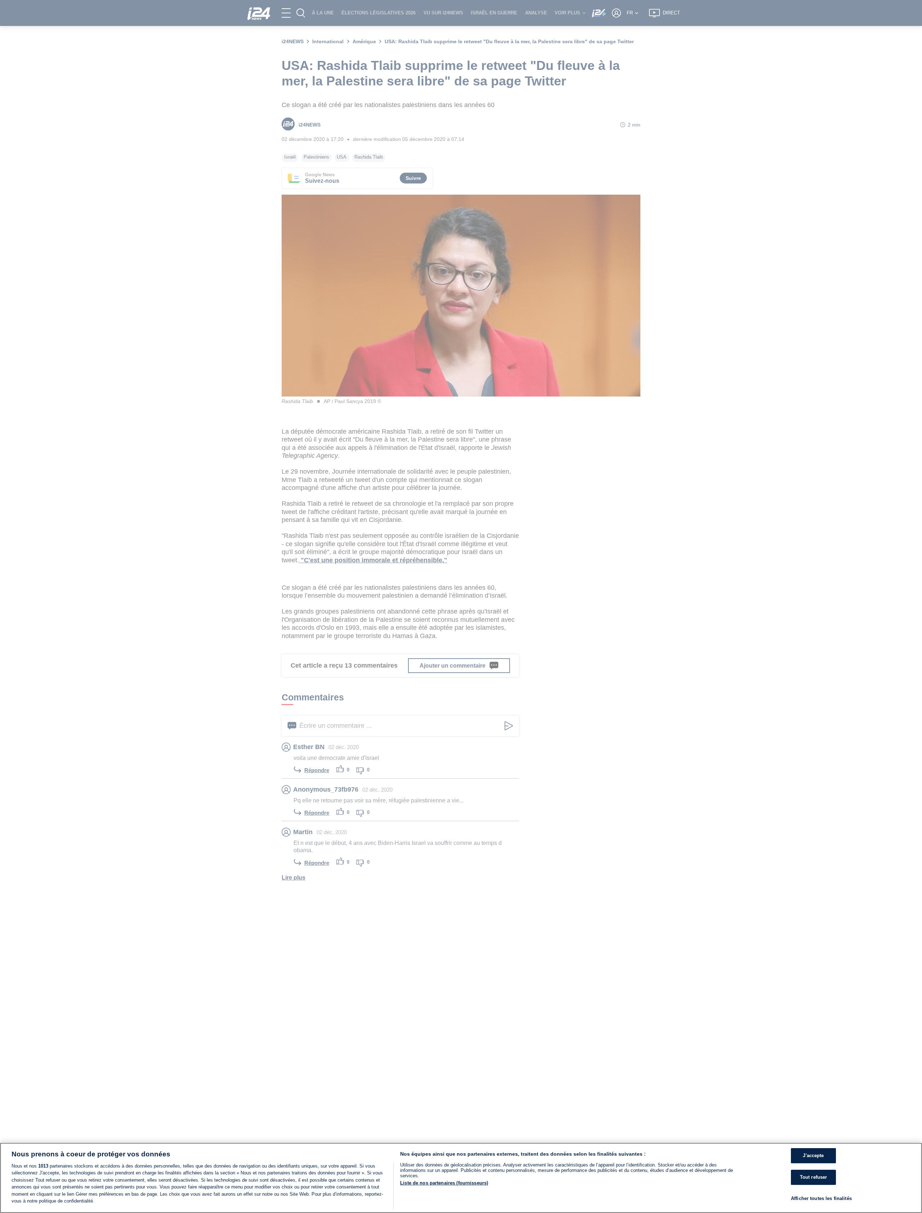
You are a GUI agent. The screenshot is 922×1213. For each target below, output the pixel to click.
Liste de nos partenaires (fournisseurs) (444, 1183)
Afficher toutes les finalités (821, 1198)
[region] (461, 1178)
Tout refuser (813, 1177)
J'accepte (813, 1156)
